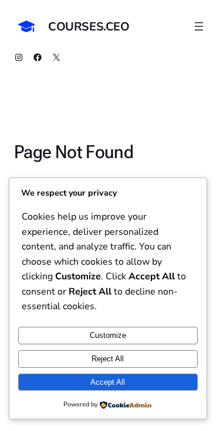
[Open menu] (199, 26)
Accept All (107, 382)
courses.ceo (89, 27)
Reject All (108, 358)
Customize (108, 335)
